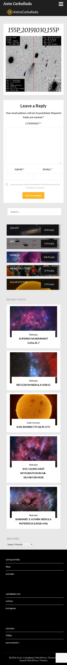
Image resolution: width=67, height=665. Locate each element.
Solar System (33, 422)
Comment (33, 123)
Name (19, 169)
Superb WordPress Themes (33, 660)
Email (47, 169)
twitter (9, 601)
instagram (11, 608)
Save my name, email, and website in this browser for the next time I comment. (35, 186)
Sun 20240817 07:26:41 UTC (33, 426)
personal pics (12, 642)
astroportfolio (13, 559)
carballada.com (13, 593)
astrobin (10, 573)
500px (9, 635)
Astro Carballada (17, 3)
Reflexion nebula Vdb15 (33, 384)
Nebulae (33, 334)
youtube (10, 628)
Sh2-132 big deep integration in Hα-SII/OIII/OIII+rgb (33, 473)
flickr (8, 566)
